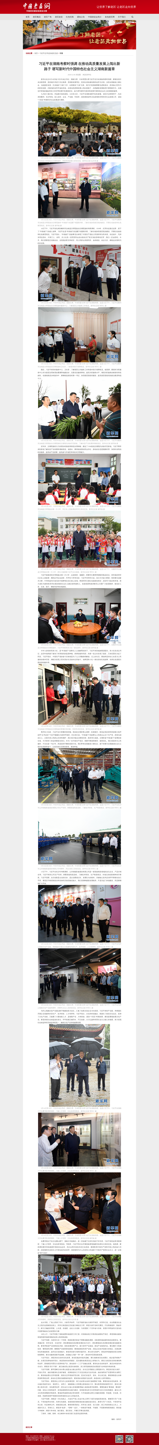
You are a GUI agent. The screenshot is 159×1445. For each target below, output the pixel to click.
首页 (28, 17)
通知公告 (81, 17)
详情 (61, 53)
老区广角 (48, 17)
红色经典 (70, 17)
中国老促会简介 (95, 17)
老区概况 (37, 17)
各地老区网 (110, 17)
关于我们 (122, 17)
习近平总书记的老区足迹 (49, 53)
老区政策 (59, 17)
